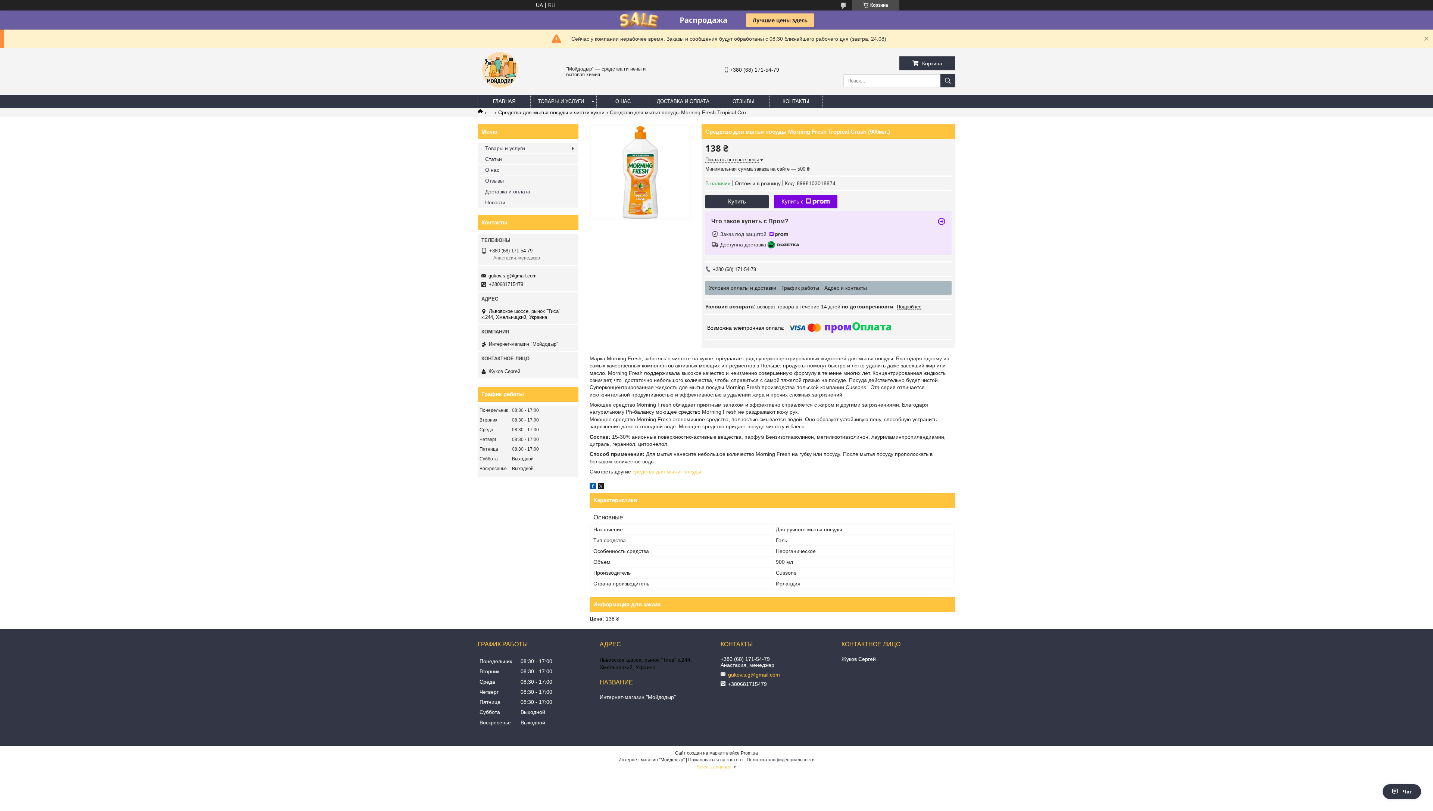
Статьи (493, 159)
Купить (737, 201)
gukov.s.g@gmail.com (512, 276)
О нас (623, 101)
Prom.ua (749, 753)
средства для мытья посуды (667, 472)
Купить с (792, 201)
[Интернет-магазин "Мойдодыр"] (500, 91)
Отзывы (744, 101)
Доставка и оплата (683, 101)
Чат (1407, 792)
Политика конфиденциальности (781, 759)
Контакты (796, 101)
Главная (504, 101)
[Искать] (947, 80)
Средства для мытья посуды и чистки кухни (551, 112)
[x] (601, 487)
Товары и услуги (561, 101)
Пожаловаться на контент (715, 759)
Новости (495, 202)
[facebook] (593, 487)
